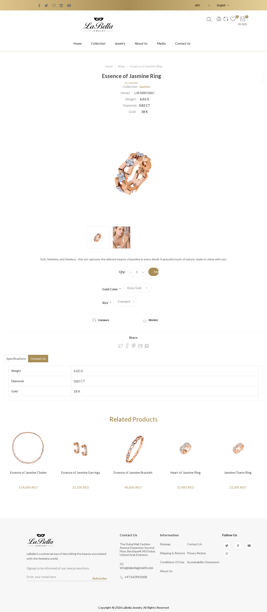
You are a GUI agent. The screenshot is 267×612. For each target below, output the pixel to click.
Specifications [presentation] (16, 358)
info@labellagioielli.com (136, 568)
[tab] (16, 358)
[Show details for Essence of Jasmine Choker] (28, 448)
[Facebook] (46, 5)
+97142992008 (136, 577)
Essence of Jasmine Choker (28, 472)
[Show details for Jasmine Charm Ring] (238, 448)
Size (105, 303)
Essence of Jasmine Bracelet (132, 472)
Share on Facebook (127, 346)
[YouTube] (53, 5)
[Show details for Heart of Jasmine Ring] (185, 448)
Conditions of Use (172, 562)
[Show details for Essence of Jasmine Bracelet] (133, 448)
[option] (98, 237)
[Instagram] (227, 554)
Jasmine (144, 86)
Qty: (122, 272)
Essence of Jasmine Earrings (80, 472)
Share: (133, 337)
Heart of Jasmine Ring (185, 472)
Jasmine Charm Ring (238, 472)
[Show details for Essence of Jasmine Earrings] (81, 448)
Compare (103, 320)
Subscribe (99, 578)
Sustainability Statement (203, 562)
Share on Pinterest (134, 346)
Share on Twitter (120, 346)
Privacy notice (196, 553)
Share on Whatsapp (147, 346)
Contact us (194, 544)
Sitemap (165, 544)
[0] (233, 19)
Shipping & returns (172, 553)
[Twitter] (39, 5)
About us (166, 571)
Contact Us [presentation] (38, 358)
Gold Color (110, 289)
